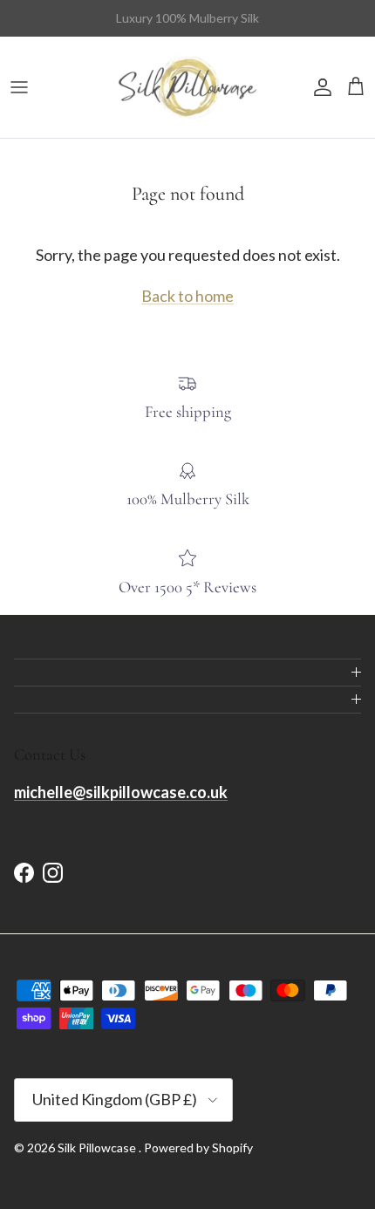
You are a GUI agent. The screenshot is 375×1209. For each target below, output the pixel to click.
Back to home (187, 295)
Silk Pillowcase (98, 1147)
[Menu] (19, 87)
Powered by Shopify (198, 1147)
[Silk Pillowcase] (187, 87)
